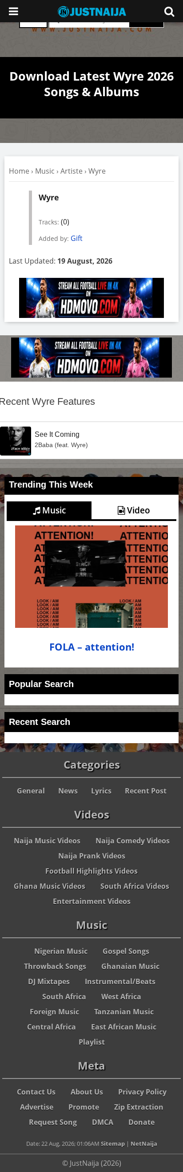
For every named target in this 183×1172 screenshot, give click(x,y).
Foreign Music (54, 1012)
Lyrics (101, 791)
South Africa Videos (134, 886)
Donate (141, 1122)
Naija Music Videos (47, 841)
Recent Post (146, 791)
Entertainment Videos (92, 901)
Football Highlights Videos (91, 871)
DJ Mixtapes (49, 981)
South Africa (64, 996)
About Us (87, 1092)
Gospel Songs (126, 951)
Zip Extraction (138, 1107)
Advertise (36, 1107)
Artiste (71, 171)
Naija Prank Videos (91, 856)
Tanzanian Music (124, 1012)
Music (45, 171)
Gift (77, 238)
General (31, 791)
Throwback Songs (55, 966)
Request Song (53, 1122)
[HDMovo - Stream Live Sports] (91, 315)
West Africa (121, 996)
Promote (83, 1107)
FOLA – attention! (91, 647)
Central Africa (51, 1027)
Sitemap (113, 1143)
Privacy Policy (142, 1092)
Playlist (92, 1042)
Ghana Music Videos (49, 886)
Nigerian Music (61, 951)
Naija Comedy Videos (132, 841)
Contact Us (36, 1092)
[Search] (169, 11)
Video (137, 510)
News (68, 791)
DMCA (102, 1122)
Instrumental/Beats (120, 981)
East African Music (123, 1027)
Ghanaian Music (130, 966)
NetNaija (144, 1143)
